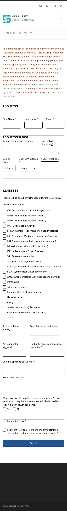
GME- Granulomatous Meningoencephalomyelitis (33, 276)
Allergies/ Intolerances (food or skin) (26, 312)
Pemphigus (13, 281)
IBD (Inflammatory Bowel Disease (25, 251)
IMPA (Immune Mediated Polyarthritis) (27, 246)
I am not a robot (16, 421)
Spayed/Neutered (28, 160)
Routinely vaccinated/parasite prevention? (46, 346)
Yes (9, 409)
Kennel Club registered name (18, 141)
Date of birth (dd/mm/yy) (47, 143)
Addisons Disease (16, 287)
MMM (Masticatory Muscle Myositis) (26, 220)
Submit (33, 443)
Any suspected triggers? (11, 346)
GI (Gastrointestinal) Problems (23, 307)
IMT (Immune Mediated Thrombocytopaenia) (31, 241)
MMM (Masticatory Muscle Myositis (26, 215)
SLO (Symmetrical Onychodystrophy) (27, 271)
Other (10, 317)
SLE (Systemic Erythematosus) (24, 261)
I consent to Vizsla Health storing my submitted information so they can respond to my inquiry (32, 431)
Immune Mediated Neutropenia (24, 292)
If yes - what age (50, 158)
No (18, 409)
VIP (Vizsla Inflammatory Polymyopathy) (29, 210)
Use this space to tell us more (19, 361)
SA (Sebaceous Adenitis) (20, 256)
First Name (9, 119)
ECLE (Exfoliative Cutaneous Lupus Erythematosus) (35, 266)
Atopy (10, 302)
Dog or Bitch (6, 160)
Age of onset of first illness (44, 326)
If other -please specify (11, 328)
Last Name (31, 119)
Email (50, 119)
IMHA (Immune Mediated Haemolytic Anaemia (32, 236)
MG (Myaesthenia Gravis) (21, 225)
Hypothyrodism (15, 297)
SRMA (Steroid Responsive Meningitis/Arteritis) (32, 230)
